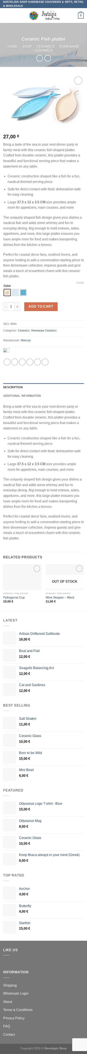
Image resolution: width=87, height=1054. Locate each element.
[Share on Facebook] (14, 362)
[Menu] (5, 15)
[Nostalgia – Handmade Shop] (43, 15)
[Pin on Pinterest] (37, 362)
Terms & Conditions (18, 1010)
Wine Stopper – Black (60, 597)
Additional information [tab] (22, 395)
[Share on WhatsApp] (7, 362)
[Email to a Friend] (29, 362)
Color (7, 285)
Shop (27, 46)
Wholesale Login (16, 993)
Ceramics (46, 46)
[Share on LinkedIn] (45, 362)
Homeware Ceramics (44, 330)
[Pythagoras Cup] (22, 577)
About (7, 1002)
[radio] (7, 292)
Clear (80, 282)
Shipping (10, 985)
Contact (9, 1034)
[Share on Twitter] (22, 362)
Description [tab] (13, 387)
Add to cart (41, 306)
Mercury (26, 340)
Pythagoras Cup (14, 597)
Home (13, 46)
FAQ (6, 1026)
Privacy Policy (13, 1018)
